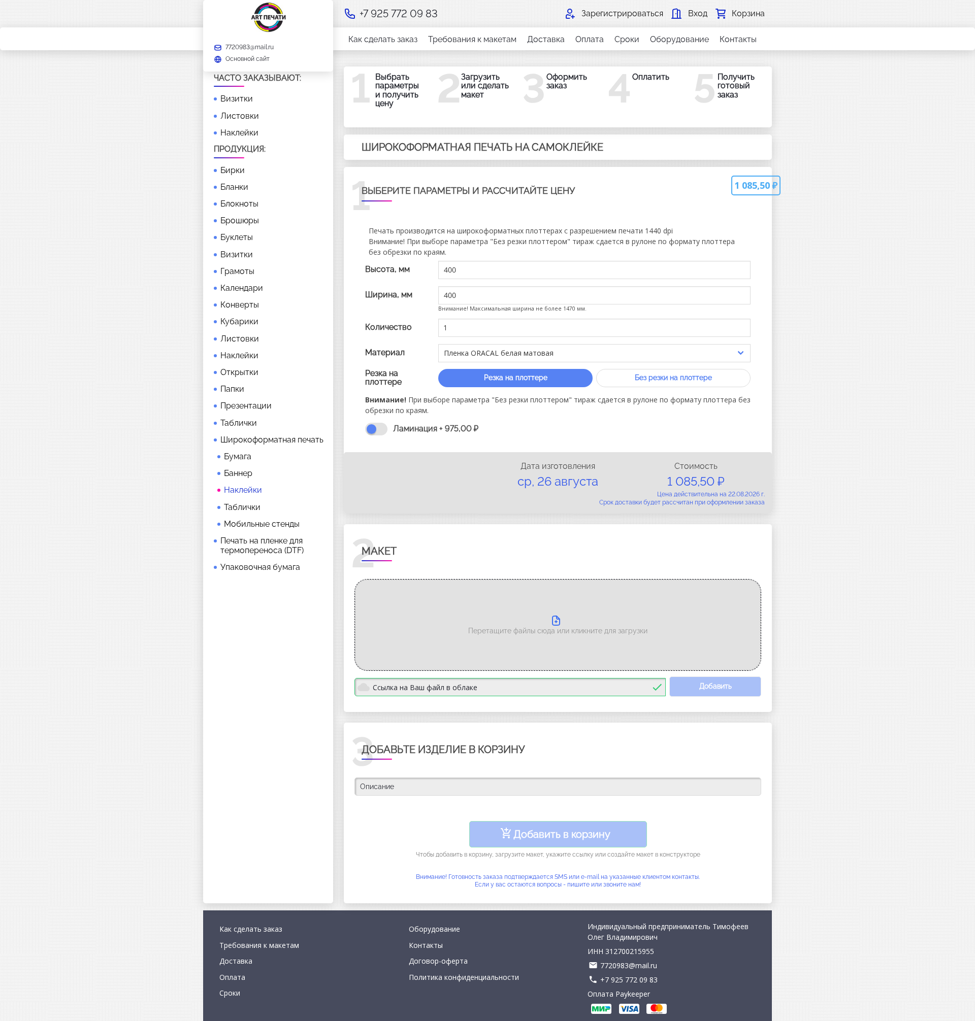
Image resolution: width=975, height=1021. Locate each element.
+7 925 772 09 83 (629, 979)
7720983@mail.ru (628, 965)
